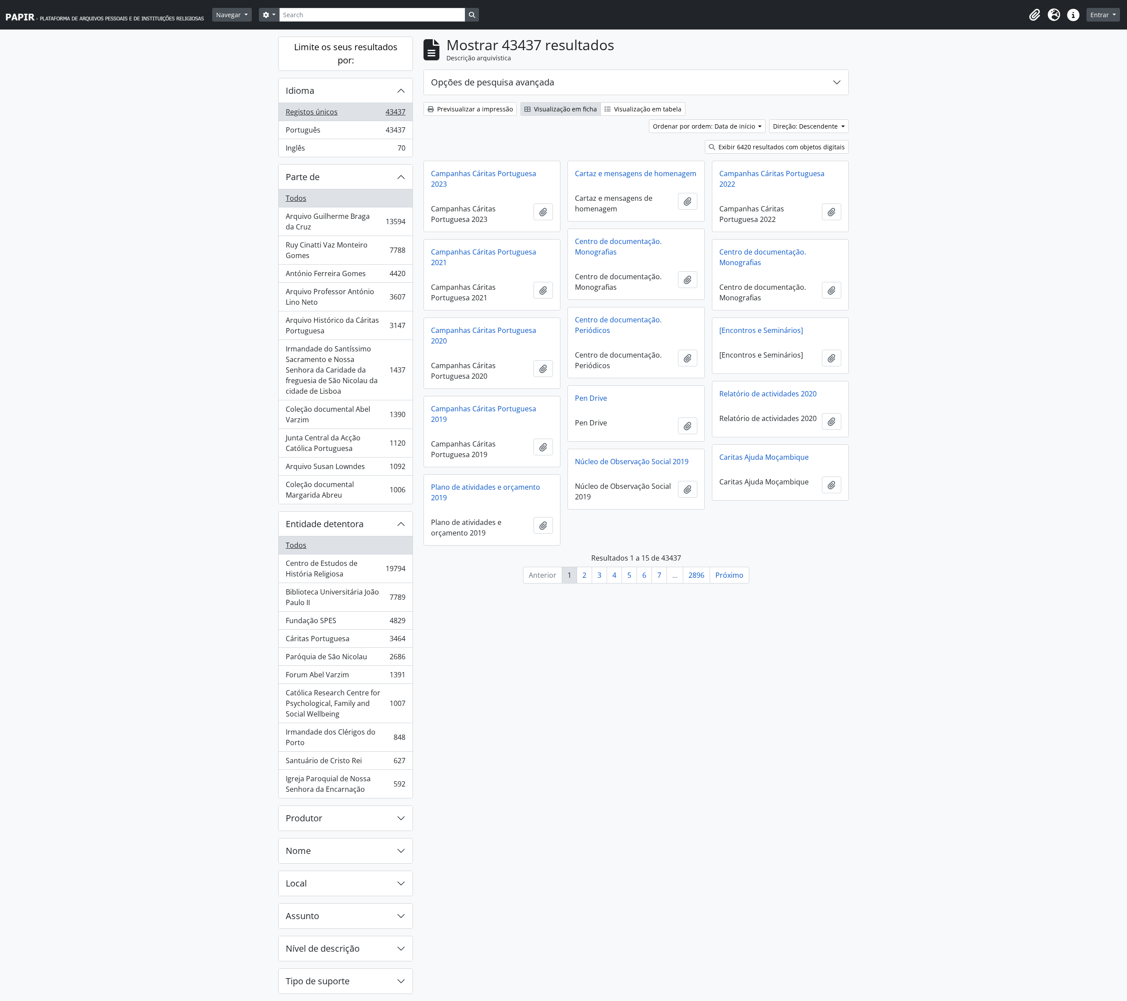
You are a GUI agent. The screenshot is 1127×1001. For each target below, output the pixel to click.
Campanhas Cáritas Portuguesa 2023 (483, 179)
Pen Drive (591, 398)
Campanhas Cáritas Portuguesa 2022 (772, 179)
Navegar (229, 15)
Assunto (302, 916)
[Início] (108, 15)
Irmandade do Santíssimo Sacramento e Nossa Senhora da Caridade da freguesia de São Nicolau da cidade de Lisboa (345, 370)
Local (296, 883)
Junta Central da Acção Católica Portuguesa (345, 443)
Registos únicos (345, 114)
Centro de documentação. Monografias (618, 246)
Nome (298, 851)
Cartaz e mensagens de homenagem (635, 173)
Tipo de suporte (318, 981)
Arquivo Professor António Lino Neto (345, 297)
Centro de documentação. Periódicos (618, 325)
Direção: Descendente (806, 126)
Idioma (300, 90)
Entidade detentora (325, 524)
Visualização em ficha (564, 109)
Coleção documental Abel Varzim (345, 414)
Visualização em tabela (646, 109)
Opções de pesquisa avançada (492, 82)
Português (345, 132)
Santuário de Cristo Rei (345, 763)
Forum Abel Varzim (345, 677)
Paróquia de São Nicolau (345, 659)
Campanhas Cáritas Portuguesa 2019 (483, 414)
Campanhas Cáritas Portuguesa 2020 (483, 335)
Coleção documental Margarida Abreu (345, 490)
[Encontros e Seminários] (761, 330)
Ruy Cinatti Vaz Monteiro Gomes (345, 250)
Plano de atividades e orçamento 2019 (485, 492)
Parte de (303, 177)
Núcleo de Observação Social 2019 (632, 461)
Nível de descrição (323, 948)
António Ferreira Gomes (345, 276)
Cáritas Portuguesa (345, 641)
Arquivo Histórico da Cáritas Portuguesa (345, 325)
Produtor (304, 818)
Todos (296, 198)
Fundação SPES (345, 623)
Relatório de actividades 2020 (768, 394)
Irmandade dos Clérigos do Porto (345, 737)
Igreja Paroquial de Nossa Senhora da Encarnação (345, 784)
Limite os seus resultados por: (346, 53)
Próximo (729, 575)
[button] (1034, 15)
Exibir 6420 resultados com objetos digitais (781, 147)
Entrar (1100, 15)
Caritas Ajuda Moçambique (764, 457)
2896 (696, 575)
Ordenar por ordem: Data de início (705, 126)
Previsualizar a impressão (474, 109)
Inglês (345, 150)
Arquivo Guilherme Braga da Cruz (345, 221)
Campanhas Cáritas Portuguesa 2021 (483, 257)
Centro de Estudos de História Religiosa (345, 568)
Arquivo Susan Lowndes (345, 469)
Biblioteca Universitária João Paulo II (345, 597)
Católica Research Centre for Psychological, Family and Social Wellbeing (345, 703)
